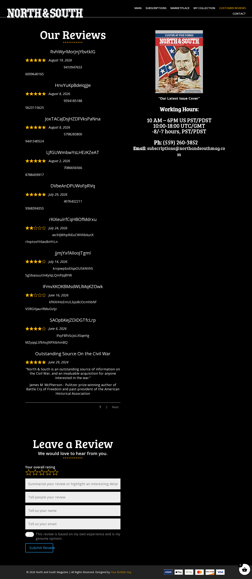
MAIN (137, 8)
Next (115, 407)
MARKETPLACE (179, 8)
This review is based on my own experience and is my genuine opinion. (78, 536)
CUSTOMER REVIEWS (232, 8)
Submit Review (41, 547)
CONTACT (239, 13)
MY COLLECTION (204, 8)
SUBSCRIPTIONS (156, 8)
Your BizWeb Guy (121, 572)
